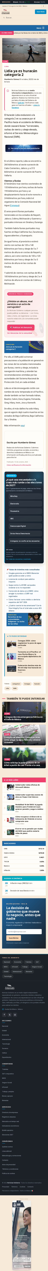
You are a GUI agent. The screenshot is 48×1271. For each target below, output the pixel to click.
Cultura (4, 1053)
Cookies (22, 1187)
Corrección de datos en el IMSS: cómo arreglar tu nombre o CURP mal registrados (23, 593)
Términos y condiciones (10, 1169)
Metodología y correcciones (11, 1155)
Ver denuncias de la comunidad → (20, 333)
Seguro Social (37, 967)
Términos (14, 1187)
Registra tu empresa (9, 1117)
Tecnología (8, 976)
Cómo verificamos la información (19, 465)
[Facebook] (4, 1015)
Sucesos (5, 1048)
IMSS (6, 967)
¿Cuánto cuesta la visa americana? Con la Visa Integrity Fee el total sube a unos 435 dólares (25, 608)
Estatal (6, 971)
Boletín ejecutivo (7, 1130)
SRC (12, 519)
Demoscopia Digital (18, 526)
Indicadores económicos (10, 1126)
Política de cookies (8, 1173)
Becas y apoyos (7, 1096)
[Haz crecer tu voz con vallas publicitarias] (24, 149)
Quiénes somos (7, 1147)
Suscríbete (41, 12)
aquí (23, 425)
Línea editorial (7, 1151)
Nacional (7, 962)
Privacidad (5, 1187)
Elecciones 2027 (7, 1135)
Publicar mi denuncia (21, 327)
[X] (9, 1015)
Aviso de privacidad (8, 1164)
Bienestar (29, 971)
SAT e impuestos (8, 1074)
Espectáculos (6, 1057)
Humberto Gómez (27, 442)
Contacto (5, 1160)
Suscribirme (13, 938)
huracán (37, 684)
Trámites (28, 962)
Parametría (14, 511)
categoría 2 (16, 684)
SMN (14, 688)
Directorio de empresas (10, 1112)
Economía (17, 962)
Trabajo (25, 967)
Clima (6, 66)
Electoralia (14, 504)
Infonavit (15, 967)
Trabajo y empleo (8, 1091)
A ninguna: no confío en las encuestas (25, 541)
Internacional (17, 971)
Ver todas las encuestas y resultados (18, 559)
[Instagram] (15, 1015)
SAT (37, 962)
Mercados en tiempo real (10, 1121)
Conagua (14, 205)
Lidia (7, 688)
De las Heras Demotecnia (20, 534)
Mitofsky (13, 496)
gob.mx (21, 103)
